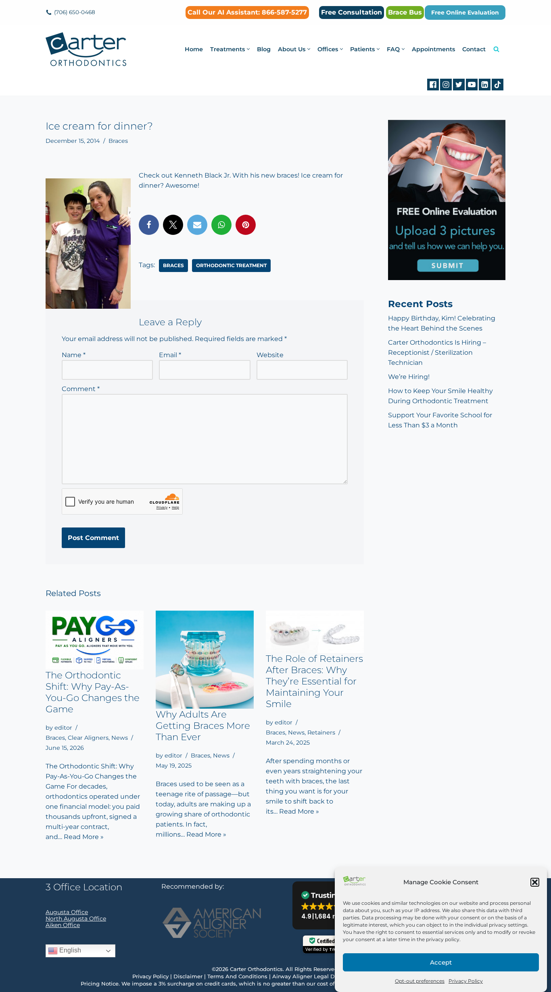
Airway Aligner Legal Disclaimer (315, 976)
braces (173, 265)
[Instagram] (446, 84)
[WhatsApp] (221, 225)
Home (194, 49)
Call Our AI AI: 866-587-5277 (247, 12)
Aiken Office (63, 925)
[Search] (496, 49)
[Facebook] (433, 84)
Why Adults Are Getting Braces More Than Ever (203, 726)
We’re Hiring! (409, 377)
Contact (474, 49)
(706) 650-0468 (74, 12)
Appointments (433, 49)
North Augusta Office (76, 918)
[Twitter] (459, 84)
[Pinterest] (246, 225)
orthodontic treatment (231, 265)
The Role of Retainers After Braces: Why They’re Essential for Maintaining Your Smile (314, 681)
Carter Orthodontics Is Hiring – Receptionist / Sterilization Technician (437, 352)
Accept (441, 962)
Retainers (321, 732)
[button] (535, 882)
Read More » (84, 837)
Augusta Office (67, 912)
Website (270, 355)
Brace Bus (405, 12)
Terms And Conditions (237, 976)
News (119, 737)
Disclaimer (187, 976)
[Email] (197, 225)
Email (170, 355)
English (69, 950)
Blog (264, 49)
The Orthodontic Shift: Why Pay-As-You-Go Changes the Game (93, 692)
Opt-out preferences (420, 981)
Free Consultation (351, 12)
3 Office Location (84, 887)
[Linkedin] (484, 84)
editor (63, 727)
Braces (118, 140)
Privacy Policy (466, 981)
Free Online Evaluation (465, 12)
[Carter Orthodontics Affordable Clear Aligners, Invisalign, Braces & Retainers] (86, 49)
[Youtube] (472, 84)
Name (74, 355)
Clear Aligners (88, 737)
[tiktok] (497, 84)
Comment (81, 389)
